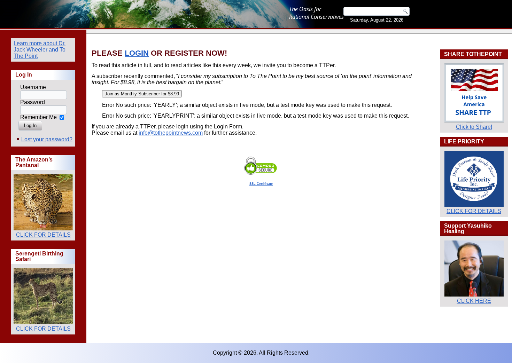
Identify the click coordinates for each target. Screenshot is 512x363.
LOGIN (137, 53)
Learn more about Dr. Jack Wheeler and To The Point (39, 49)
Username (33, 87)
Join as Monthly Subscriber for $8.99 (142, 93)
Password (32, 102)
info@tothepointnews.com (171, 133)
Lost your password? (46, 139)
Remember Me (38, 117)
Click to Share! (474, 127)
